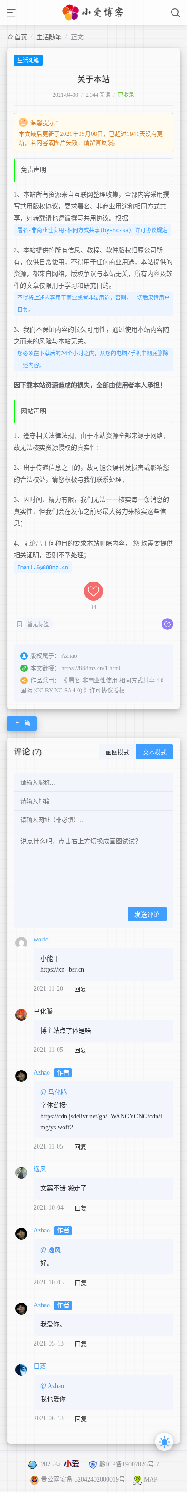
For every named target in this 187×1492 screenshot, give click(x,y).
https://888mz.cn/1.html (91, 668)
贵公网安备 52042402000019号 (84, 1479)
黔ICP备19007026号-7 (129, 1464)
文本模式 (155, 752)
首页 (21, 37)
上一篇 (22, 723)
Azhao (42, 1072)
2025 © (60, 1464)
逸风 (40, 1169)
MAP (150, 1479)
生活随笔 (49, 37)
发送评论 (147, 914)
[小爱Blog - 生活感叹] (94, 12)
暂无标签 (38, 624)
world (41, 939)
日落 (40, 1366)
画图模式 (117, 752)
